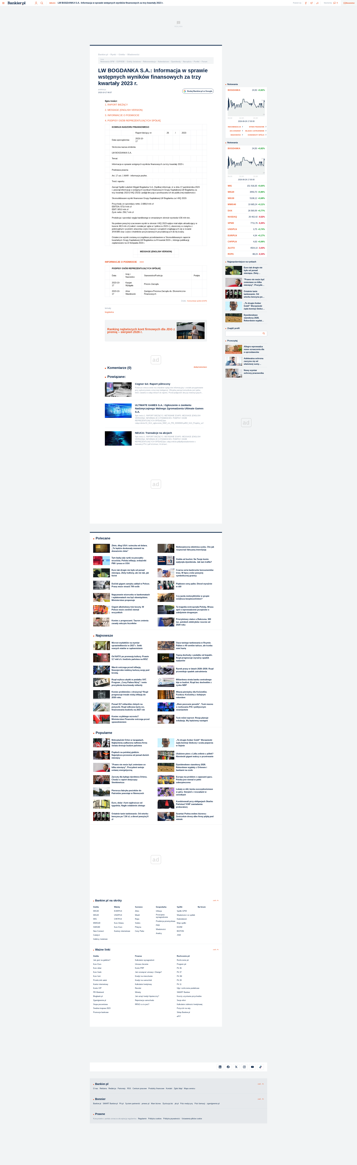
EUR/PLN (118, 911)
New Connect (98, 931)
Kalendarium (163, 62)
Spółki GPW (182, 911)
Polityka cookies (155, 1119)
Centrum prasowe (140, 1088)
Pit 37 (179, 972)
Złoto (137, 911)
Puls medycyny (186, 1103)
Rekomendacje (149, 62)
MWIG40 (96, 923)
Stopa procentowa (100, 1004)
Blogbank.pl (98, 996)
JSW (179, 935)
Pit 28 (179, 980)
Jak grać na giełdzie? (101, 960)
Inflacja (159, 911)
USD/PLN (118, 915)
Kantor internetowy (100, 984)
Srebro (137, 923)
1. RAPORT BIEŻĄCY (116, 104)
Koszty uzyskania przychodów (189, 996)
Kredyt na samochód (143, 980)
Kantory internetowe (122, 931)
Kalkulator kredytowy (143, 984)
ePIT (179, 1016)
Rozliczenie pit (183, 960)
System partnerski (132, 1103)
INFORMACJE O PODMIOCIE (124, 262)
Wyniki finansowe (256, 127)
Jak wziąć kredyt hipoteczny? (147, 996)
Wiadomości (133, 54)
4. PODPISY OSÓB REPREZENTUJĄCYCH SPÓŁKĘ (133, 120)
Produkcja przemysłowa (165, 921)
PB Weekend (98, 992)
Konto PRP (139, 968)
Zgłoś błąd (178, 1088)
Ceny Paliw (139, 931)
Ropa (137, 919)
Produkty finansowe (156, 1088)
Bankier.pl (103, 54)
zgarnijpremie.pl (213, 1103)
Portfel (196, 62)
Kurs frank (97, 972)
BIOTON (180, 931)
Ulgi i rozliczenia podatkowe (188, 988)
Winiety (138, 992)
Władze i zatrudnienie (254, 131)
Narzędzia (187, 62)
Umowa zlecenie (141, 964)
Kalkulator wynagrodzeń (144, 960)
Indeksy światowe (100, 939)
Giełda (52, 3)
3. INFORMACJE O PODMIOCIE (122, 115)
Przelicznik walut (100, 980)
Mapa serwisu (189, 1088)
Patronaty (122, 1088)
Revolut (138, 988)
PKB (158, 925)
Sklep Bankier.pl (183, 1012)
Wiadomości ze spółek (186, 915)
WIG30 (96, 911)
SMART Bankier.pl (110, 1103)
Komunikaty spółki (256, 135)
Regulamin (142, 1119)
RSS (129, 1088)
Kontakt (169, 1088)
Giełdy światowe (134, 62)
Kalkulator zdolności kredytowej (189, 1004)
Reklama (103, 1088)
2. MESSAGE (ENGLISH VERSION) (124, 110)
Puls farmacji (200, 1103)
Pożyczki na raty (183, 1008)
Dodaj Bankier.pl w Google (199, 91)
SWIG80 (96, 927)
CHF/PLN (118, 919)
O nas (95, 1088)
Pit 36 (179, 968)
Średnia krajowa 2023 (101, 1008)
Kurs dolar (97, 968)
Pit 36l (179, 976)
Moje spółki (181, 923)
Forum (204, 62)
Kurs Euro (118, 927)
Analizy (159, 933)
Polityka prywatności (171, 1119)
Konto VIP (97, 988)
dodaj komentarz (200, 367)
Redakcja (112, 1088)
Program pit (181, 964)
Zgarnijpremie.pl (99, 1000)
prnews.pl (145, 1103)
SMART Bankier (183, 992)
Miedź (137, 915)
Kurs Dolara (119, 923)
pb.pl (177, 1103)
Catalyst (96, 935)
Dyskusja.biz (168, 1103)
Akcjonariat (235, 131)
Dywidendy (176, 62)
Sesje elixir (181, 1000)
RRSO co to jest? (142, 1004)
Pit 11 (179, 984)
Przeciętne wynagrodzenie (162, 916)
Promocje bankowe (100, 1012)
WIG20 (96, 915)
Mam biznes (156, 1103)
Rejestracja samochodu (144, 1000)
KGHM (179, 927)
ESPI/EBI (121, 62)
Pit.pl (121, 1103)
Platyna (138, 927)
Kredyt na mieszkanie (144, 976)
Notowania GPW (107, 62)
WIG (95, 919)
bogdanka (109, 312)
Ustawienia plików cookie (192, 1119)
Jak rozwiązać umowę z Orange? (148, 972)
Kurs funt (97, 976)
